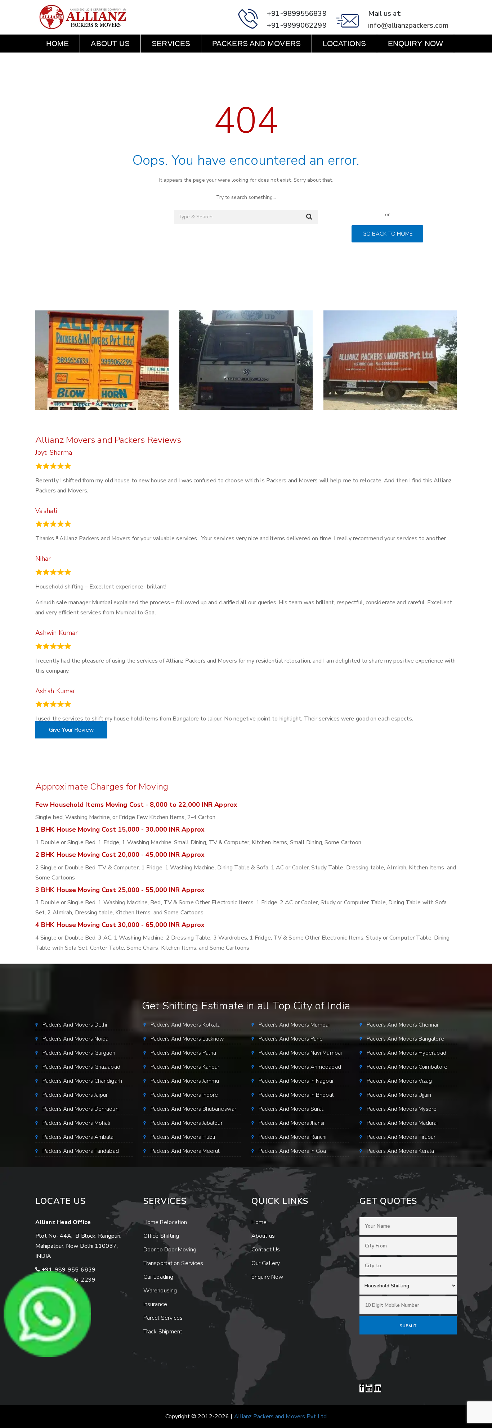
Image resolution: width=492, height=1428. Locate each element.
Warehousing (160, 1291)
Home (57, 43)
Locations (344, 43)
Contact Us (70, 61)
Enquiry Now (415, 43)
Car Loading (158, 1277)
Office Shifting (161, 1236)
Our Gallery (265, 1263)
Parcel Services (163, 1318)
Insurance (155, 1304)
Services (171, 43)
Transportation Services (173, 1263)
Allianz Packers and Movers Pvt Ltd (280, 1416)
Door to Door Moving (169, 1250)
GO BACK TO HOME (387, 233)
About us (110, 43)
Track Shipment (162, 1332)
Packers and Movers (256, 43)
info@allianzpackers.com (408, 25)
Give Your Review (71, 730)
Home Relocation (165, 1222)
